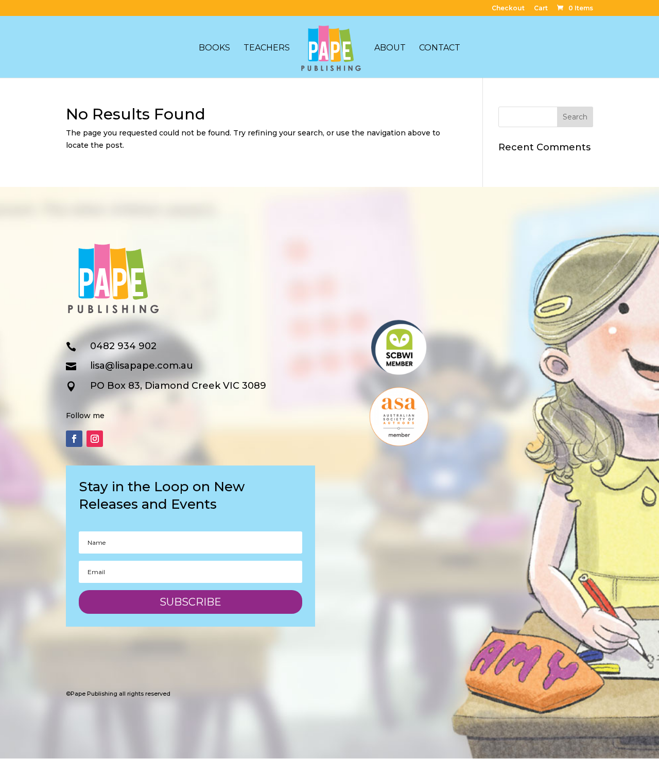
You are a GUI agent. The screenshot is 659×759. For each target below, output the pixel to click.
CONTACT (439, 48)
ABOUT (390, 48)
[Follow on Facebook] (74, 438)
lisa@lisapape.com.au (141, 365)
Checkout (508, 8)
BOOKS (214, 48)
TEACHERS (267, 48)
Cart (541, 8)
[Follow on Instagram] (94, 438)
